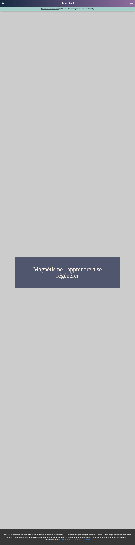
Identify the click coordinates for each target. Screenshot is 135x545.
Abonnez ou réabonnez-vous (50, 9)
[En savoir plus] (67, 539)
